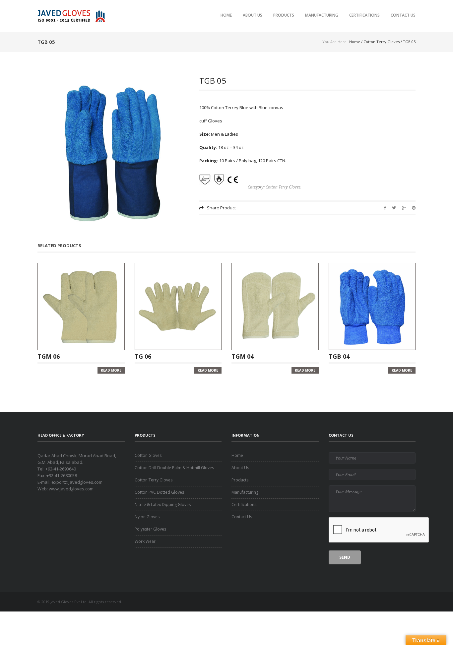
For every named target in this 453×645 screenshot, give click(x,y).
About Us (252, 15)
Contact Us (403, 15)
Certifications (364, 15)
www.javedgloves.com (71, 489)
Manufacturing (321, 15)
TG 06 (143, 356)
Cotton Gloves (148, 455)
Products (283, 15)
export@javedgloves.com (76, 482)
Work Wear (145, 541)
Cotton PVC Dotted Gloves (159, 492)
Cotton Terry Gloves (381, 41)
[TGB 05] (113, 153)
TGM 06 (48, 356)
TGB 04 (339, 356)
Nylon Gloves (147, 517)
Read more (111, 370)
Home (226, 15)
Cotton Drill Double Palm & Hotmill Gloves (174, 467)
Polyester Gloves (150, 529)
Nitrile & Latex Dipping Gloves (163, 504)
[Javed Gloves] (73, 16)
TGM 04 (242, 356)
